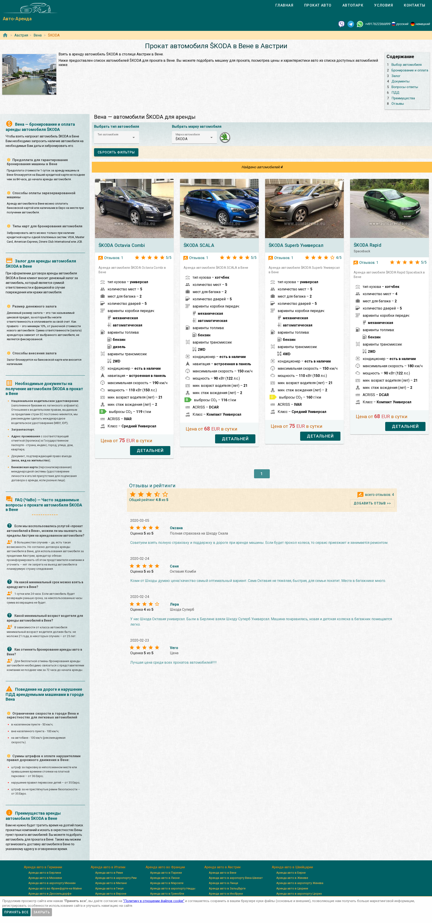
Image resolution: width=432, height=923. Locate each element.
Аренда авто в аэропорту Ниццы (172, 888)
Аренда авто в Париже (166, 872)
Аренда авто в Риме (109, 872)
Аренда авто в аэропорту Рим (116, 878)
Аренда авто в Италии (108, 867)
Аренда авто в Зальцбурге (227, 888)
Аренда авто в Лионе (165, 878)
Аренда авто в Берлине (44, 872)
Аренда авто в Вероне (110, 893)
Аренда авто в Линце (223, 883)
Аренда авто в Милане (111, 883)
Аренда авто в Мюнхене (45, 878)
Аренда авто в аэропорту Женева (299, 883)
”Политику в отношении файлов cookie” (153, 901)
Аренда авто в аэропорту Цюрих (299, 893)
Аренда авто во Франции (165, 867)
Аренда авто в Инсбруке (226, 893)
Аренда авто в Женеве (292, 878)
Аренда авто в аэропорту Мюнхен (52, 883)
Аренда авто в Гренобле (167, 893)
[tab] (284, 5)
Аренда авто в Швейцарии (292, 867)
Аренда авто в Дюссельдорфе (49, 893)
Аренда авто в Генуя (109, 888)
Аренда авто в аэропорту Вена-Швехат (236, 878)
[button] (116, 137)
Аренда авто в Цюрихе (292, 888)
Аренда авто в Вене (222, 872)
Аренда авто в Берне (291, 872)
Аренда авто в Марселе (166, 883)
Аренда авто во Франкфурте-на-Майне (55, 888)
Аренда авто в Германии (43, 867)
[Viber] (341, 24)
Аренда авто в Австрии (222, 867)
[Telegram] (350, 24)
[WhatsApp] (360, 24)
